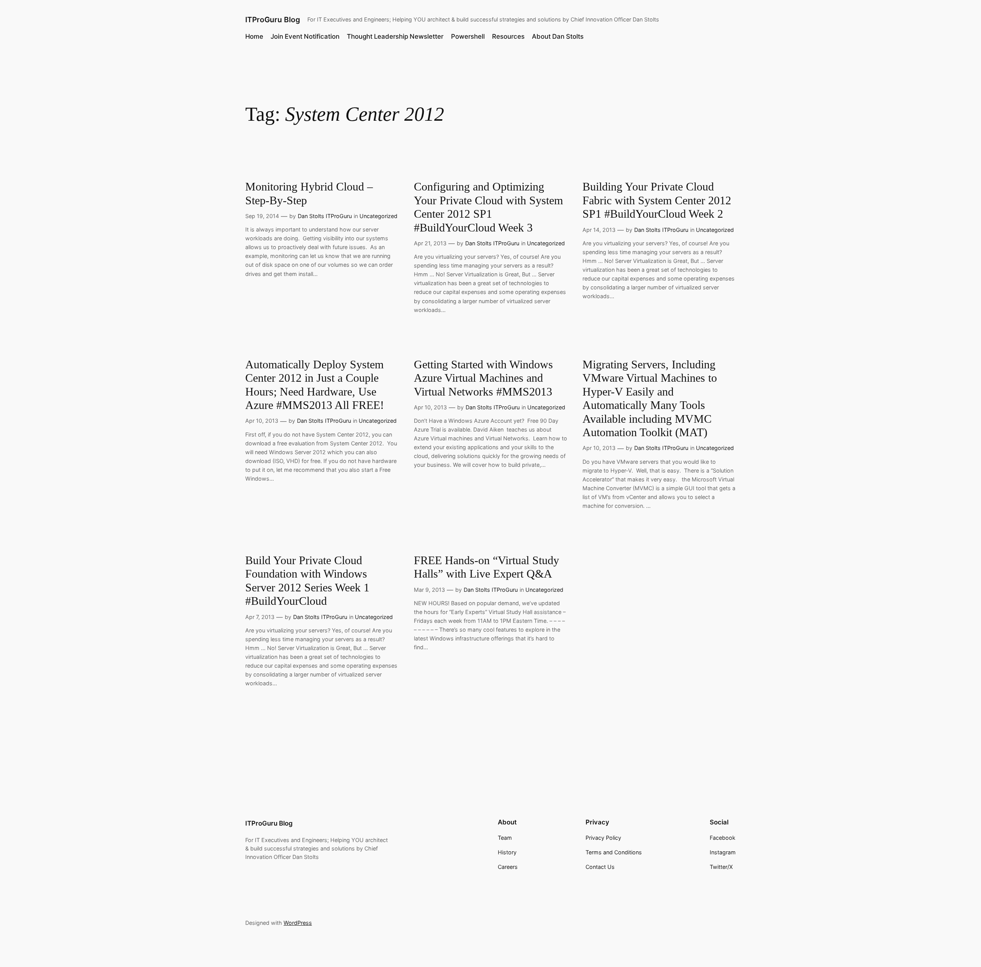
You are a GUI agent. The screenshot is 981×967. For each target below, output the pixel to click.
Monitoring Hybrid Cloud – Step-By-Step (309, 194)
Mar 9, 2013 (429, 589)
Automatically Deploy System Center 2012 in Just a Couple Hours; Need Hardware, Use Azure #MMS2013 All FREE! (314, 385)
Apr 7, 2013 (259, 617)
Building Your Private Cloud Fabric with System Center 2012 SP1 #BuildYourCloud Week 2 (656, 200)
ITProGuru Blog (272, 19)
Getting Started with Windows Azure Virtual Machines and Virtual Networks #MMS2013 (483, 378)
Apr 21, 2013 (430, 243)
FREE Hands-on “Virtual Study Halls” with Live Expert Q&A (486, 567)
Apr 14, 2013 (598, 230)
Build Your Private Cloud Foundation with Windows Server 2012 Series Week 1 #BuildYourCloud (307, 580)
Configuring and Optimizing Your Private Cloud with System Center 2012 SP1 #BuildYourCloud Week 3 (488, 207)
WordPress (298, 922)
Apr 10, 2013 (261, 420)
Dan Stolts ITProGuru (325, 216)
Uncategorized (378, 216)
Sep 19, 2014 (262, 216)
